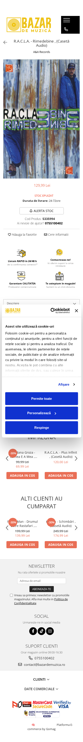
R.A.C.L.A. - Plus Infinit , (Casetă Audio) (60, 454)
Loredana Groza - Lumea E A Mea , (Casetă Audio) (22, 454)
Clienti (39, 679)
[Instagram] (50, 631)
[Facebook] (33, 631)
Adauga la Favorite (24, 234)
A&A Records (41, 52)
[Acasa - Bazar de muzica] (29, 24)
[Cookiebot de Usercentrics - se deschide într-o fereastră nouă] (52, 311)
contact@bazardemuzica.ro (44, 664)
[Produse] (67, 21)
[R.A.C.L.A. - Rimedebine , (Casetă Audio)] (41, 119)
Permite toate (41, 398)
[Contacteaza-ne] (66, 29)
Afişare (63, 384)
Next (76, 123)
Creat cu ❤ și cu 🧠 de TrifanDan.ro (33, 725)
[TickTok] (41, 631)
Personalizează (39, 413)
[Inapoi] (3, 42)
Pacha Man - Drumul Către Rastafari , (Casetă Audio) (22, 523)
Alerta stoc (44, 211)
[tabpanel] (41, 119)
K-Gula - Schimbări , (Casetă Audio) (61, 523)
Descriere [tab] (13, 303)
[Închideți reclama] (76, 310)
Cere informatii (57, 234)
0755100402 (44, 658)
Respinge (41, 427)
